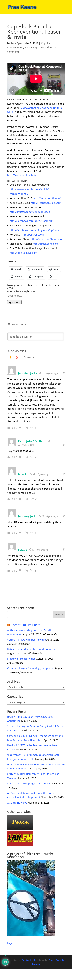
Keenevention (15, 47)
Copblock (46, 43)
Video (48, 47)
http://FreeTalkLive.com (23, 252)
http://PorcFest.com (32, 234)
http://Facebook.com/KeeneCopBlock (31, 221)
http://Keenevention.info (21, 175)
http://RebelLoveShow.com (46, 239)
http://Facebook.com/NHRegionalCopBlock (34, 230)
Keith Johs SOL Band (32, 441)
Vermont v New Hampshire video (26, 639)
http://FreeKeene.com (45, 243)
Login (10, 943)
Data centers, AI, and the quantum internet (32, 649)
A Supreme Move (17, 802)
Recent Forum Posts (25, 625)
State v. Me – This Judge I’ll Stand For (28, 783)
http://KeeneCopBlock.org (46, 202)
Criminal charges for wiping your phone (30, 668)
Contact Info (29, 960)
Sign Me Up (14, 302)
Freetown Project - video (21, 658)
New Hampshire (34, 47)
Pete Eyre (16, 43)
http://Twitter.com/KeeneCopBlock (30, 212)
